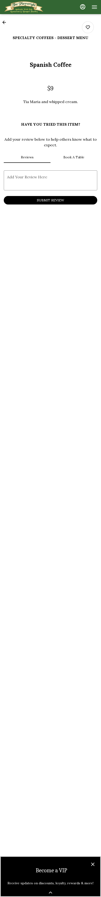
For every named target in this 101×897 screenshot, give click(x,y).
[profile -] (82, 7)
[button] (5, 22)
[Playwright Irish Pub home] (25, 7)
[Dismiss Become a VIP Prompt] (92, 864)
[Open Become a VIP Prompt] (50, 892)
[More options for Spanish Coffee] (87, 27)
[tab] (27, 157)
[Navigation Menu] (94, 7)
